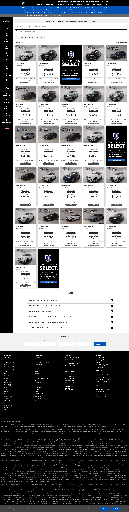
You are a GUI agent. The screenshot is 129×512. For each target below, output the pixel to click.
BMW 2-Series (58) (9, 357)
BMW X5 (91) (7, 398)
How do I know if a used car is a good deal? (43, 300)
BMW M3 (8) (7, 385)
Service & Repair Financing (42, 378)
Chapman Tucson (70, 378)
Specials (79, 4)
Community (38, 391)
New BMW (39, 4)
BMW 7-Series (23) (9, 367)
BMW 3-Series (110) (9, 360)
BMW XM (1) (7, 409)
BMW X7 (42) (7, 407)
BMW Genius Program (41, 394)
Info (106, 4)
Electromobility (39, 369)
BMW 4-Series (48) (9, 362)
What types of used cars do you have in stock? (44, 306)
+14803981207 (74, 366)
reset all (44, 26)
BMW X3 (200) (8, 396)
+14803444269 (73, 363)
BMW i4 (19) (7, 371)
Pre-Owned (70, 4)
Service (37, 376)
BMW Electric (49, 4)
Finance (87, 4)
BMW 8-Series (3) (9, 369)
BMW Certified (60, 4)
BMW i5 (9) (7, 373)
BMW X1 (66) (7, 391)
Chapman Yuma (69, 380)
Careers (37, 389)
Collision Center (39, 382)
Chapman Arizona (70, 376)
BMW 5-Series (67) (9, 364)
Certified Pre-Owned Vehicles (43, 362)
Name (27, 341)
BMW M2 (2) (7, 382)
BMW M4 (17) (7, 387)
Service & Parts (97, 4)
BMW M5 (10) (7, 389)
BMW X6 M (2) (8, 405)
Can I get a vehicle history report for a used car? (45, 328)
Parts (36, 380)
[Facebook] (66, 389)
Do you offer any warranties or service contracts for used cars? (50, 317)
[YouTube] (72, 389)
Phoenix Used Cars (70, 383)
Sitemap (37, 400)
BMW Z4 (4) (7, 412)
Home (23, 15)
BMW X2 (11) (7, 394)
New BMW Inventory (40, 357)
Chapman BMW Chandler (62, 1)
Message (81, 341)
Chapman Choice (70, 374)
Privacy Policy (38, 398)
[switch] (17, 37)
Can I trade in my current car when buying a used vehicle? (48, 322)
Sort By (113, 42)
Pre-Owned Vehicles (40, 360)
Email (45, 341)
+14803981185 (73, 368)
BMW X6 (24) (7, 403)
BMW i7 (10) (7, 376)
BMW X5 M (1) (7, 400)
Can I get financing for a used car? (40, 311)
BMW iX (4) (7, 378)
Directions (37, 385)
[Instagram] (69, 389)
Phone (60, 341)
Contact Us (38, 387)
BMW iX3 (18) (7, 380)
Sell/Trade (37, 371)
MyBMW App (38, 396)
